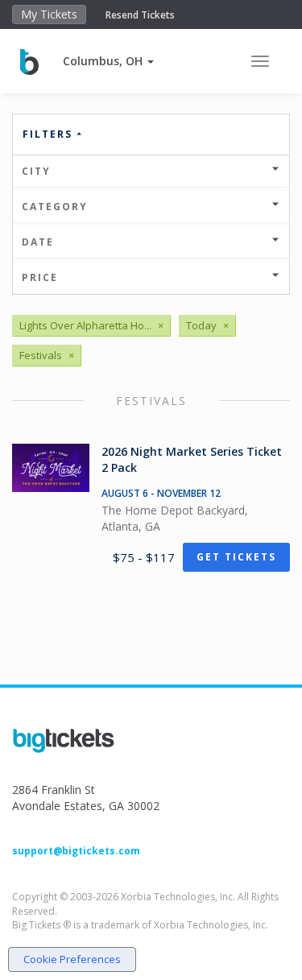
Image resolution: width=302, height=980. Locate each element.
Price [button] (40, 277)
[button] (108, 60)
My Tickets (49, 14)
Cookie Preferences (72, 959)
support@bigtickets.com (76, 851)
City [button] (36, 171)
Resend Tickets (140, 15)
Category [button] (55, 206)
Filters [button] (50, 134)
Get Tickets (236, 557)
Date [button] (38, 242)
